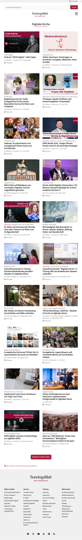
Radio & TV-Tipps (9, 506)
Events (64, 501)
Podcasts (7, 503)
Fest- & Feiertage (48, 498)
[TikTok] (44, 534)
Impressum (27, 517)
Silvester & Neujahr (49, 503)
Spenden (65, 517)
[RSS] (54, 534)
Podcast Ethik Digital (11, 501)
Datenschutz (27, 514)
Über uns (26, 520)
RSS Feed (65, 514)
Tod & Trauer (47, 517)
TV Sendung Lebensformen (9, 510)
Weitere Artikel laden (41, 457)
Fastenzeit (46, 495)
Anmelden (74, 1)
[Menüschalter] (76, 13)
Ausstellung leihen (68, 492)
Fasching (46, 492)
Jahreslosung (66, 506)
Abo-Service (27, 495)
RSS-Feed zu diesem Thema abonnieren (21, 465)
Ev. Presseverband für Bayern (30, 524)
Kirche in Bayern (9, 495)
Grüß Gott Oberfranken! (12, 492)
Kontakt (26, 506)
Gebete (64, 503)
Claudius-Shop (28, 492)
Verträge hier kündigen (31, 501)
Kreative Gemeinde (68, 498)
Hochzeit (46, 514)
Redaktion (26, 509)
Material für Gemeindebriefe (67, 510)
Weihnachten (47, 506)
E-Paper (26, 498)
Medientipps (8, 498)
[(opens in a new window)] (28, 534)
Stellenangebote (29, 503)
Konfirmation (47, 512)
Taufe (44, 509)
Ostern (45, 501)
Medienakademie (68, 495)
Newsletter (27, 512)
